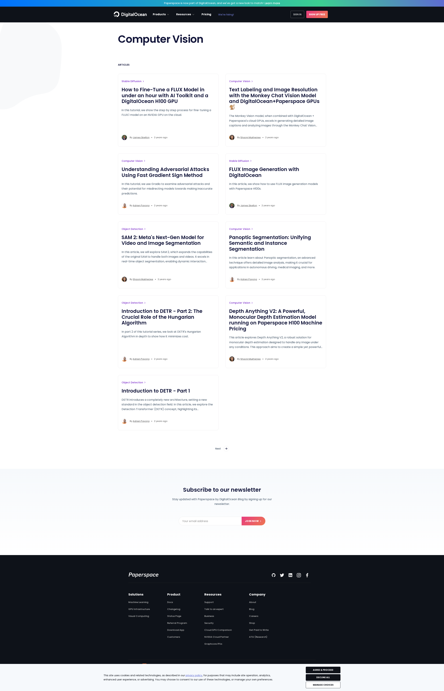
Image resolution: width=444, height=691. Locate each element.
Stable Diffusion (132, 81)
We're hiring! (226, 14)
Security (209, 623)
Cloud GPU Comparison (218, 630)
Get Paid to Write (259, 630)
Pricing (206, 14)
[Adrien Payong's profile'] (124, 205)
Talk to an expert (214, 609)
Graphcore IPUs (213, 644)
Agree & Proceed (323, 669)
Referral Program (177, 623)
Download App (175, 630)
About (252, 602)
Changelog (173, 609)
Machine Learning (138, 602)
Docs (170, 602)
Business (209, 616)
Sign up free (317, 14)
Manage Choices (323, 684)
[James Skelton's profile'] (124, 137)
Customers (173, 637)
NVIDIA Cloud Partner (216, 637)
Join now (252, 521)
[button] (161, 14)
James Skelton (141, 137)
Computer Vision (239, 81)
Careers (253, 616)
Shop (252, 623)
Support (209, 602)
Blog (251, 609)
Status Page (174, 616)
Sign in (297, 14)
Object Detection (132, 229)
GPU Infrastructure (139, 609)
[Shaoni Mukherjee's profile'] (232, 137)
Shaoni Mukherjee (250, 137)
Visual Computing (138, 616)
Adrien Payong (141, 205)
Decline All (323, 677)
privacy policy (194, 675)
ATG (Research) (258, 637)
